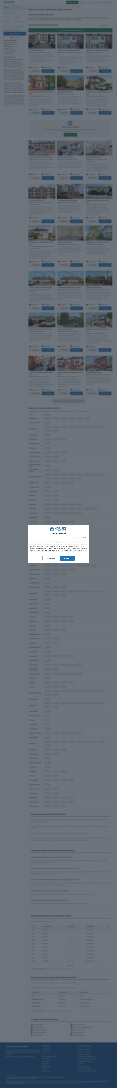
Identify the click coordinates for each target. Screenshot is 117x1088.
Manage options (50, 558)
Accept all (67, 558)
